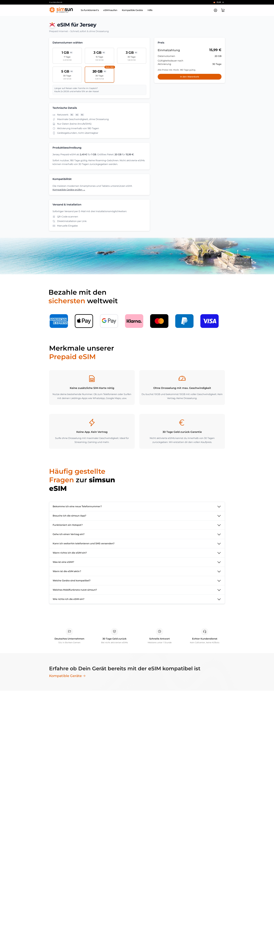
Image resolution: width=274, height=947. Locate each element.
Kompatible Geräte (132, 10)
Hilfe (150, 10)
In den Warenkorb (189, 77)
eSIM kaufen (110, 10)
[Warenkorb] (223, 10)
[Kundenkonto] (215, 10)
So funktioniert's (90, 10)
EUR (219, 2)
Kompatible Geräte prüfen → (69, 189)
